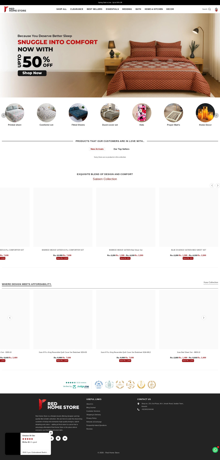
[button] (216, 115)
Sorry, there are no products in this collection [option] (110, 157)
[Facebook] (38, 438)
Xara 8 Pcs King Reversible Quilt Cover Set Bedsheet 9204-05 (63, 352)
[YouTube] (65, 438)
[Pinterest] (51, 438)
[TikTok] (58, 438)
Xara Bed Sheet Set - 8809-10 (188, 352)
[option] (62, 224)
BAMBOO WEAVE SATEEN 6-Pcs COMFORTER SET (63, 250)
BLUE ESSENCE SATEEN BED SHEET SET (188, 250)
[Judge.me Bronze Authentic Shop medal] (120, 385)
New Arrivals (97, 149)
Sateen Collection (105, 179)
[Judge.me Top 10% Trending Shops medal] (152, 385)
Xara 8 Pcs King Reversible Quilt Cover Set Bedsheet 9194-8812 (126, 352)
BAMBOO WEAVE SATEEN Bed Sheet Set (126, 250)
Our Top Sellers (121, 149)
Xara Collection (211, 282)
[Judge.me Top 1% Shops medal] (141, 385)
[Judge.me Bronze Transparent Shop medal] (130, 385)
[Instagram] (44, 438)
